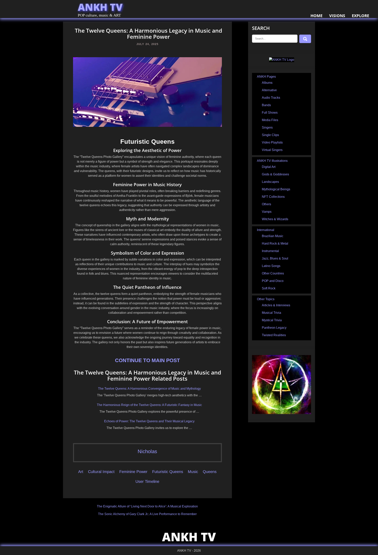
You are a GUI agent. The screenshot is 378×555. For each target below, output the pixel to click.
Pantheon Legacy (274, 327)
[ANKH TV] (281, 59)
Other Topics (265, 299)
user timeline (147, 481)
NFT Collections (273, 196)
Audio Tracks (271, 97)
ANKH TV (100, 7)
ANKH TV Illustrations (272, 160)
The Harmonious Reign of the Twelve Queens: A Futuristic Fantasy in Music (149, 405)
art (80, 471)
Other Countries (273, 273)
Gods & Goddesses (275, 174)
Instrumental (270, 251)
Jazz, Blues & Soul (275, 258)
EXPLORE (360, 15)
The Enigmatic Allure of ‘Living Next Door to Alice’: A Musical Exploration (147, 506)
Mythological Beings (276, 189)
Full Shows (270, 112)
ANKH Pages (266, 76)
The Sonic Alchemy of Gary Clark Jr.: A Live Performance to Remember (147, 514)
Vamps (266, 211)
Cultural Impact (101, 471)
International (265, 230)
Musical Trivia (271, 312)
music (193, 471)
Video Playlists (272, 142)
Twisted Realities (274, 335)
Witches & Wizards (275, 219)
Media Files (270, 120)
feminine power (133, 471)
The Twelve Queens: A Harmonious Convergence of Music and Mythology (149, 388)
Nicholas (147, 451)
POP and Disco (273, 281)
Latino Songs (271, 266)
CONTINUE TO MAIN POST (147, 360)
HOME (316, 15)
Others (266, 204)
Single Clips (270, 135)
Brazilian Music (272, 236)
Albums (267, 82)
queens (210, 471)
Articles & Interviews (276, 305)
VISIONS (337, 15)
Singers (267, 127)
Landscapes (270, 181)
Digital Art (268, 166)
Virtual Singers (272, 150)
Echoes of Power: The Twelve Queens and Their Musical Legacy (149, 421)
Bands (266, 105)
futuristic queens (167, 471)
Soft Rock (268, 288)
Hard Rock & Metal (275, 243)
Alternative (269, 90)
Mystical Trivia (272, 320)
